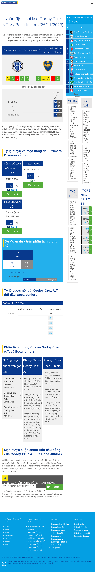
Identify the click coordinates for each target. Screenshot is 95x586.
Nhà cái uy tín (79, 524)
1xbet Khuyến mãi (35, 550)
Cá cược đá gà (56, 536)
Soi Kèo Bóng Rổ (57, 533)
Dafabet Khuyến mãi (36, 538)
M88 (6, 544)
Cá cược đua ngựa (58, 530)
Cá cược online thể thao (60, 524)
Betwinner (9, 535)
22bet (7, 532)
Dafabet (8, 538)
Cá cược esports (57, 539)
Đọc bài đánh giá (86, 250)
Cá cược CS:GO (56, 548)
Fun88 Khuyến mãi (35, 535)
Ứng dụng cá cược (81, 530)
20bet (7, 529)
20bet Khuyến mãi (35, 547)
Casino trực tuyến (80, 527)
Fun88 (7, 541)
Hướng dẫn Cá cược (81, 536)
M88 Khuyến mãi (34, 532)
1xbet (7, 526)
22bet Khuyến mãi (35, 544)
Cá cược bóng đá (57, 527)
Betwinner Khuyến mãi (37, 541)
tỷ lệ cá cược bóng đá (82, 533)
